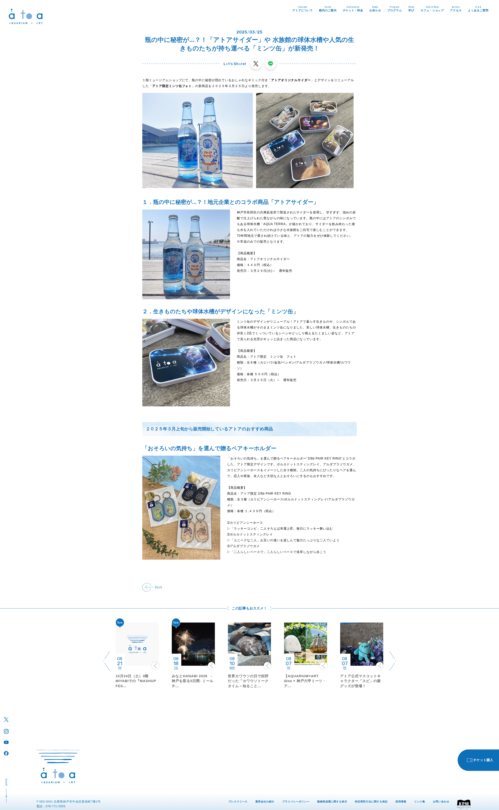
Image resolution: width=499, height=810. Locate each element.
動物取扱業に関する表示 (332, 801)
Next (392, 661)
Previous (106, 661)
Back (158, 587)
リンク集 (419, 801)
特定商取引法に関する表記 (371, 801)
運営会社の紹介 (264, 801)
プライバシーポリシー (296, 801)
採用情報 (400, 801)
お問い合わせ (441, 801)
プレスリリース (238, 801)
